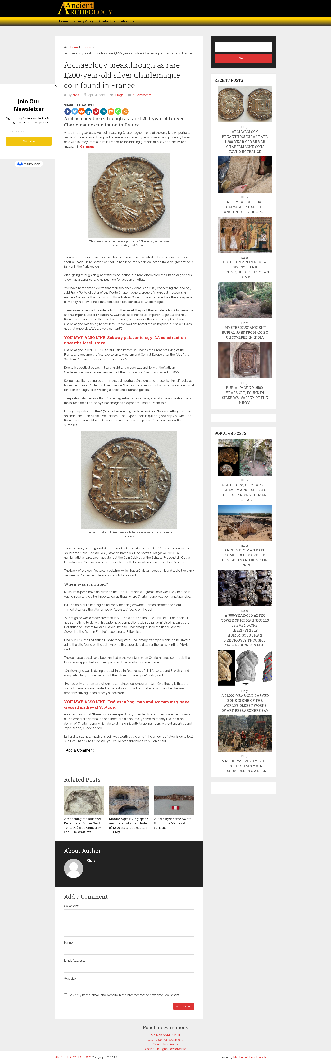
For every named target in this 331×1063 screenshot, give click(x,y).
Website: (70, 978)
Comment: (71, 906)
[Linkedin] (88, 111)
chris (75, 95)
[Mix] (111, 111)
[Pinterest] (96, 111)
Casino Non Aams (165, 1044)
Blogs (119, 95)
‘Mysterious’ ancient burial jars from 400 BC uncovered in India (245, 332)
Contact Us (107, 21)
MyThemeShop (244, 1057)
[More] (125, 111)
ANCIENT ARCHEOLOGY (73, 1057)
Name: (68, 942)
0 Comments (142, 95)
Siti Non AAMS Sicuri (165, 1035)
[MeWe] (103, 111)
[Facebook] (67, 111)
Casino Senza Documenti (165, 1040)
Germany (87, 146)
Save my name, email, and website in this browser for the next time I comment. (124, 995)
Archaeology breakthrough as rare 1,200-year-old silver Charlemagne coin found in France (245, 141)
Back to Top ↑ (266, 1057)
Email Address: (74, 960)
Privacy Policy (83, 21)
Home (63, 21)
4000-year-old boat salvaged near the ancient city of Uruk (245, 207)
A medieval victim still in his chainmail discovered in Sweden (245, 765)
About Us (127, 21)
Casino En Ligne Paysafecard (165, 1049)
